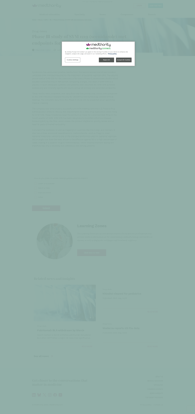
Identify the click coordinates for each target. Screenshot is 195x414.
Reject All (106, 60)
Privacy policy (112, 54)
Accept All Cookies (123, 60)
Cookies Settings (72, 60)
